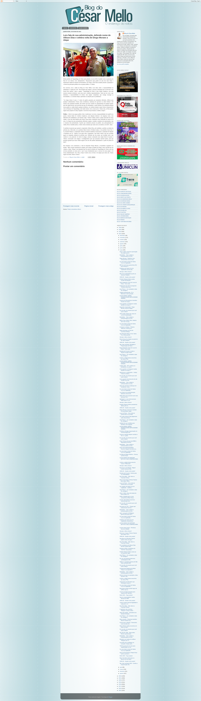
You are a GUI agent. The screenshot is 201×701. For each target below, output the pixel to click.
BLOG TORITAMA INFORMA (124, 221)
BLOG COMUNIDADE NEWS (124, 193)
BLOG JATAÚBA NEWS (123, 216)
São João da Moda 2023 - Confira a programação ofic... (128, 664)
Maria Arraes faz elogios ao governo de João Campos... (129, 340)
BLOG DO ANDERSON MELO (124, 199)
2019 (120, 682)
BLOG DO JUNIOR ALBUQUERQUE (126, 204)
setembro (122, 241)
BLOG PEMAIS (120, 219)
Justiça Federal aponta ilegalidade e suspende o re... (129, 603)
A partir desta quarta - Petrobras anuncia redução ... (128, 528)
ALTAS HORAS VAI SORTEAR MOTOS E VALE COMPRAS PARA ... (129, 459)
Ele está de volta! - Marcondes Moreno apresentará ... (127, 633)
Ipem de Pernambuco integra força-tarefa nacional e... (128, 653)
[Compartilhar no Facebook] (93, 157)
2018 (120, 684)
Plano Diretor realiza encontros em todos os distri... (128, 626)
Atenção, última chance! (126, 271)
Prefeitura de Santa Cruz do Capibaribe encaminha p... (127, 520)
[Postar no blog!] (90, 157)
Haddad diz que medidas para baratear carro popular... (127, 424)
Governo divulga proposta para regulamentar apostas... (127, 592)
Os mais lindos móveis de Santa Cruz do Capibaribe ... (128, 262)
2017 (120, 686)
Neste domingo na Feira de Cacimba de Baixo (126, 331)
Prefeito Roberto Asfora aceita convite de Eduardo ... (127, 280)
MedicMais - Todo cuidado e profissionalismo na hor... (127, 255)
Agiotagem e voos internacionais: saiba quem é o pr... (128, 400)
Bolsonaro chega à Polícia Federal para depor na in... (128, 534)
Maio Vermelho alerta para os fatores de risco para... (127, 658)
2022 (120, 676)
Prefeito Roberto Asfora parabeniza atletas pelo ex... (128, 405)
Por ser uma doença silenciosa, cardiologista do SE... (127, 559)
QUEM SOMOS (83, 28)
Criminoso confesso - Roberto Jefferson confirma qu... (127, 327)
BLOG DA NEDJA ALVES (123, 195)
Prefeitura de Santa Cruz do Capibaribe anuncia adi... (127, 269)
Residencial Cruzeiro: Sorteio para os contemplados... (128, 474)
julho (121, 245)
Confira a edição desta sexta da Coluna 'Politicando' (127, 463)
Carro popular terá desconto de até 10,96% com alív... (128, 380)
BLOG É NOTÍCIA (121, 212)
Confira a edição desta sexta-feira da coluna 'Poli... (128, 358)
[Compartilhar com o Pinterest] (94, 157)
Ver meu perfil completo (123, 64)
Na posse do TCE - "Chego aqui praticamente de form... (128, 507)
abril (121, 667)
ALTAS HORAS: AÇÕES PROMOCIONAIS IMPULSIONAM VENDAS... (128, 297)
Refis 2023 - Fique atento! (126, 595)
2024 (120, 231)
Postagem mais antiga (105, 206)
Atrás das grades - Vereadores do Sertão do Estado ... (128, 613)
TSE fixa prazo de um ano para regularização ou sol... (127, 646)
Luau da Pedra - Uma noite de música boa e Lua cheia (127, 414)
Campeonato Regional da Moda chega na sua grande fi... (128, 569)
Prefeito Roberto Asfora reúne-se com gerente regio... (128, 552)
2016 (120, 688)
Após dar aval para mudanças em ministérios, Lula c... (128, 386)
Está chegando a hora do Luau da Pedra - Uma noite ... (128, 283)
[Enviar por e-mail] (88, 157)
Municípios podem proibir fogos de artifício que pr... (128, 589)
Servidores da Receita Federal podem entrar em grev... (127, 539)
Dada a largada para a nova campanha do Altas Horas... (127, 497)
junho (121, 247)
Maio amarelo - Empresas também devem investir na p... (128, 620)
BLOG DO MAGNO (121, 206)
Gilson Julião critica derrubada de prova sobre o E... (128, 494)
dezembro (122, 235)
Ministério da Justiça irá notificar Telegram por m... (128, 640)
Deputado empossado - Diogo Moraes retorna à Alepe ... (127, 307)
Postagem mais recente (71, 206)
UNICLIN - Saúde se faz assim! (127, 277)
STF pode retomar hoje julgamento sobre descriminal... (128, 417)
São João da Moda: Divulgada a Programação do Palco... (128, 345)
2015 (120, 690)
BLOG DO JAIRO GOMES (123, 202)
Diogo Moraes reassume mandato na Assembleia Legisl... (128, 410)
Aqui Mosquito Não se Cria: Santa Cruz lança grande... (128, 334)
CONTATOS (73, 28)
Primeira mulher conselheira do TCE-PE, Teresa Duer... (127, 549)
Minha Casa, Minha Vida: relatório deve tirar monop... (128, 321)
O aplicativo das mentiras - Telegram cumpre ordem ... (127, 610)
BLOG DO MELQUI (122, 210)
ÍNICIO (65, 28)
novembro (122, 237)
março (121, 669)
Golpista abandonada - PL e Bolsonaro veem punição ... (127, 293)
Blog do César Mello (129, 33)
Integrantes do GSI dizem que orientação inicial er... (127, 582)
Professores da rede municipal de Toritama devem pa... (128, 286)
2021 (120, 678)
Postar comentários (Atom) (74, 209)
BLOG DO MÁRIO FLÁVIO (123, 208)
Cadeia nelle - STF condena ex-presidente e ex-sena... (128, 366)
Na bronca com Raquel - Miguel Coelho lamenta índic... (127, 468)
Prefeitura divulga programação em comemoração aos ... (128, 432)
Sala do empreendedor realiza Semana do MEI (127, 598)
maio (121, 250)
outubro (122, 239)
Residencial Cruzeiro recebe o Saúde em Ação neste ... (127, 352)
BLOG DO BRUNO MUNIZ (123, 201)
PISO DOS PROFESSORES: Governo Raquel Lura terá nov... (128, 448)
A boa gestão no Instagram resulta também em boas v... (128, 304)
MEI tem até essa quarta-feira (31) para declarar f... (128, 265)
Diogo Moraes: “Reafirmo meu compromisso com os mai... (127, 259)
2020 (120, 680)
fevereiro (122, 671)
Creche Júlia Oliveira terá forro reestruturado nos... (127, 500)
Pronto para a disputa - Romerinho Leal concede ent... (128, 623)
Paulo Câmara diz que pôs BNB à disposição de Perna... (128, 442)
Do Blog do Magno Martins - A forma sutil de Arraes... (129, 455)
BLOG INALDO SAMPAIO (123, 214)
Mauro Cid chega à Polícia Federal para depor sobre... (128, 480)
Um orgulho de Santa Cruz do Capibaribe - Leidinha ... (127, 487)
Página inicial (88, 206)
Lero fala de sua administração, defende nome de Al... (127, 393)
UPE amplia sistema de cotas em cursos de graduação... (128, 314)
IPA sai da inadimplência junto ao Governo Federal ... (128, 274)
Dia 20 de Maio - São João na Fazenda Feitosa (127, 477)
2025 (120, 229)
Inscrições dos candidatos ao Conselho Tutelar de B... (127, 643)
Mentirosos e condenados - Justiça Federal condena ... (128, 373)
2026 (120, 227)
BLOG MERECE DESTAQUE (124, 217)
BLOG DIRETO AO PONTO (124, 197)
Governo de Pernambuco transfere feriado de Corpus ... (128, 301)
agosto (122, 243)
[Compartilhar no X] (91, 157)
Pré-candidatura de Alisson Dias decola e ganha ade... (128, 546)
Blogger (110, 697)
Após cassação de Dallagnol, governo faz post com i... (127, 514)
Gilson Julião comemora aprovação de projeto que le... (128, 252)
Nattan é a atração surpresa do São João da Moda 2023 (128, 562)
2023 (120, 233)
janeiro (122, 673)
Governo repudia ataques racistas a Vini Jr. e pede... (128, 435)
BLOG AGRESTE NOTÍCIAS (124, 191)
